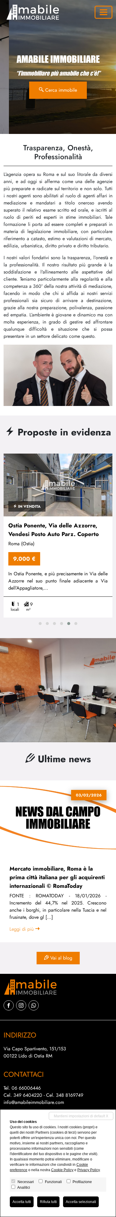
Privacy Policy (88, 1170)
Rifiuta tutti (48, 1202)
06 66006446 (26, 1088)
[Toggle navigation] (103, 12)
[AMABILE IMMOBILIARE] (31, 12)
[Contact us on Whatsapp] (34, 1005)
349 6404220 (27, 1095)
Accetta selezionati (81, 1202)
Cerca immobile (60, 90)
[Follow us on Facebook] (9, 1005)
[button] (40, 624)
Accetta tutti (21, 1202)
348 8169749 (69, 1095)
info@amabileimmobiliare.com (34, 1102)
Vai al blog (60, 957)
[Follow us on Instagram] (21, 1005)
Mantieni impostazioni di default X (81, 1116)
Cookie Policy (62, 1170)
